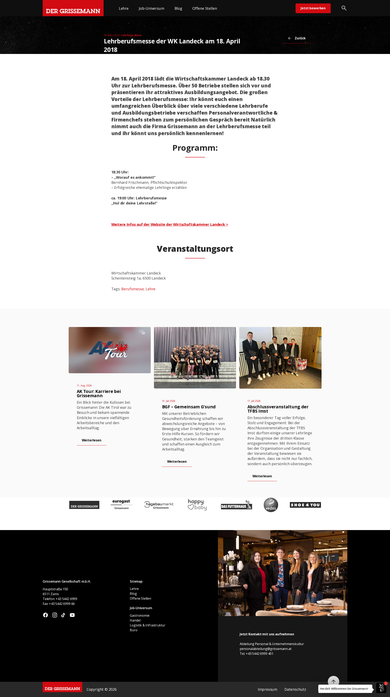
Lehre (124, 8)
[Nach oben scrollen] (333, 681)
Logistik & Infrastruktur (147, 625)
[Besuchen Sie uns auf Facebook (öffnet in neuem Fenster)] (45, 615)
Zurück (300, 38)
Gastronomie (139, 615)
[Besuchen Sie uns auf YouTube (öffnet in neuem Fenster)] (72, 615)
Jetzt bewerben (313, 8)
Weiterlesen (91, 440)
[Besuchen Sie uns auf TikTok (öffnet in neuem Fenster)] (63, 615)
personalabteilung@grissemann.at (265, 648)
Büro (133, 630)
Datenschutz (295, 689)
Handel (135, 620)
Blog (178, 8)
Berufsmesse (132, 288)
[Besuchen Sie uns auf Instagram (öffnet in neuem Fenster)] (54, 616)
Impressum (267, 689)
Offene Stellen (204, 8)
